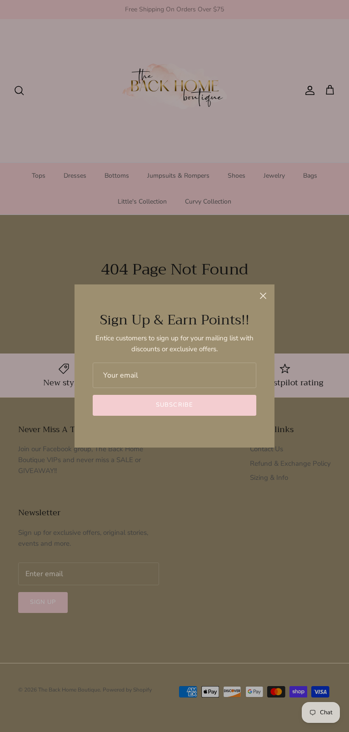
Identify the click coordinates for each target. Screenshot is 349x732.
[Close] (263, 296)
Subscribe (174, 405)
